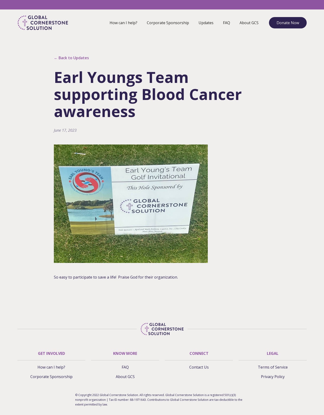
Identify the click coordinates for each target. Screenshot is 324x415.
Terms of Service (273, 367)
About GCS (249, 22)
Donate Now (288, 22)
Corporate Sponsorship (168, 22)
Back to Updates (71, 57)
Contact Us (199, 367)
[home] (42, 22)
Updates (206, 22)
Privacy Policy (273, 376)
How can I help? (123, 22)
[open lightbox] (131, 203)
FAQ (226, 22)
